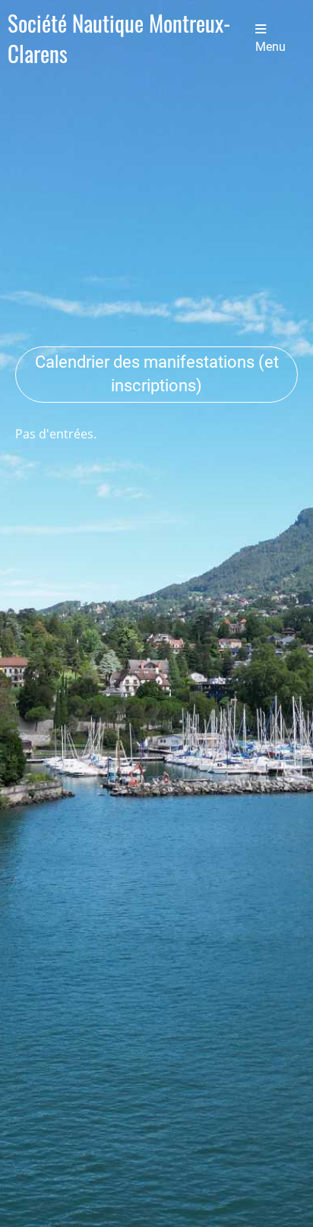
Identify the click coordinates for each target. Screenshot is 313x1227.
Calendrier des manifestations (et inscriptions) (157, 374)
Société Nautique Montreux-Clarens (119, 38)
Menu (270, 47)
